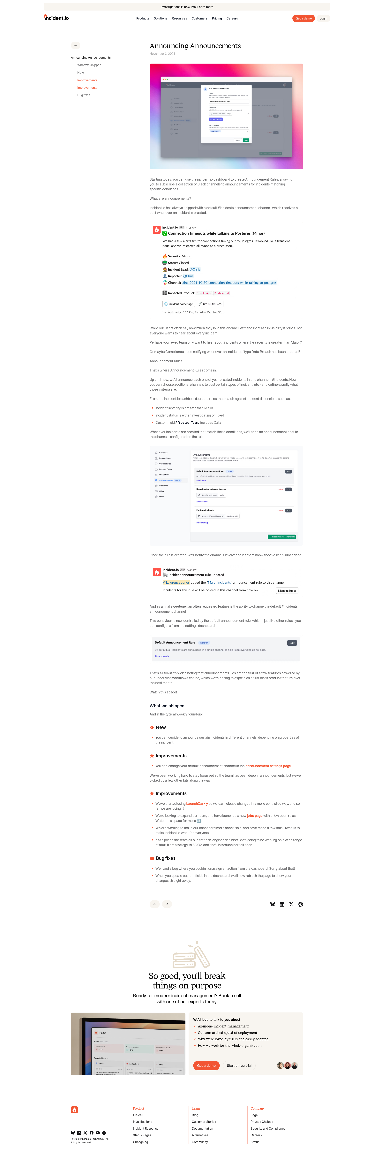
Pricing (217, 18)
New (80, 72)
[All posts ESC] (75, 45)
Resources (179, 18)
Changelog (140, 1142)
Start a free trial (239, 1065)
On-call (138, 1115)
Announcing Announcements (91, 57)
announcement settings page (268, 765)
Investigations (142, 1122)
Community (200, 1142)
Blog (195, 1115)
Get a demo (303, 18)
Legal (254, 1115)
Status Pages (142, 1135)
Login (323, 18)
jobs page (255, 815)
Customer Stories (204, 1122)
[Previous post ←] (155, 904)
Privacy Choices (262, 1122)
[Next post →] (167, 904)
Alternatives (200, 1135)
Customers (199, 18)
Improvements (87, 80)
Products (142, 18)
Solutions (160, 18)
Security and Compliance (268, 1128)
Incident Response (145, 1128)
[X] (291, 904)
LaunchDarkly (197, 803)
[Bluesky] (272, 904)
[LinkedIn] (282, 904)
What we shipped (89, 65)
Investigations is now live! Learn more (187, 7)
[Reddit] (300, 904)
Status (255, 1142)
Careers (232, 18)
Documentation (202, 1128)
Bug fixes (83, 95)
